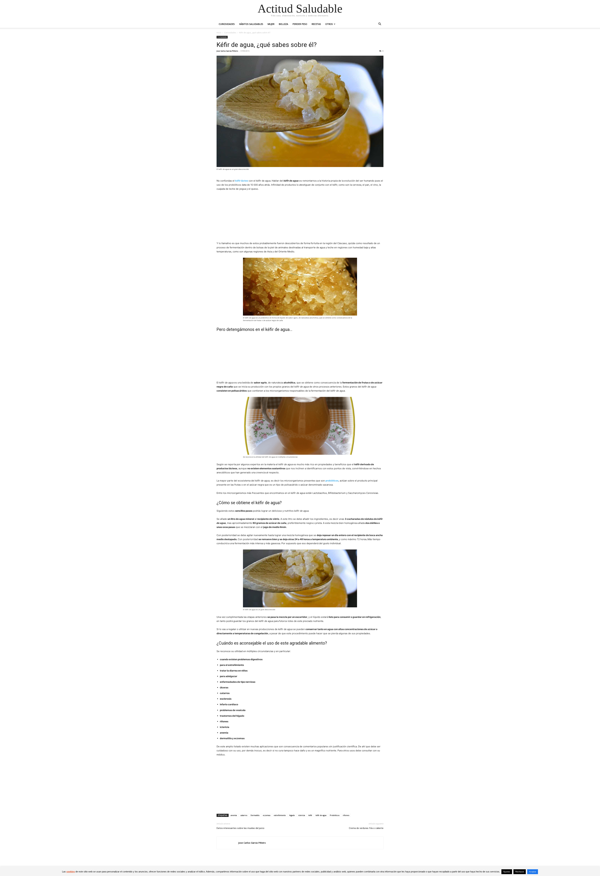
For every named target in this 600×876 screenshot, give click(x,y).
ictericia (301, 815)
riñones (346, 815)
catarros (243, 815)
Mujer (271, 24)
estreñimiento (280, 815)
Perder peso (299, 24)
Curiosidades (227, 24)
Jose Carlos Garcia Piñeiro (227, 51)
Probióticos (334, 815)
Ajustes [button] (506, 872)
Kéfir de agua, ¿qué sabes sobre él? (267, 44)
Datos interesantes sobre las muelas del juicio (240, 828)
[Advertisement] (300, 217)
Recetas (316, 24)
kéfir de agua (321, 815)
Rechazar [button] (519, 872)
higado (292, 815)
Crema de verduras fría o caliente (366, 828)
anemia (234, 815)
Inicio (219, 32)
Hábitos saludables (251, 24)
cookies (70, 871)
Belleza (283, 24)
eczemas (266, 815)
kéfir (310, 815)
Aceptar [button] (532, 872)
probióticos (331, 480)
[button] (379, 24)
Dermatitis (255, 815)
